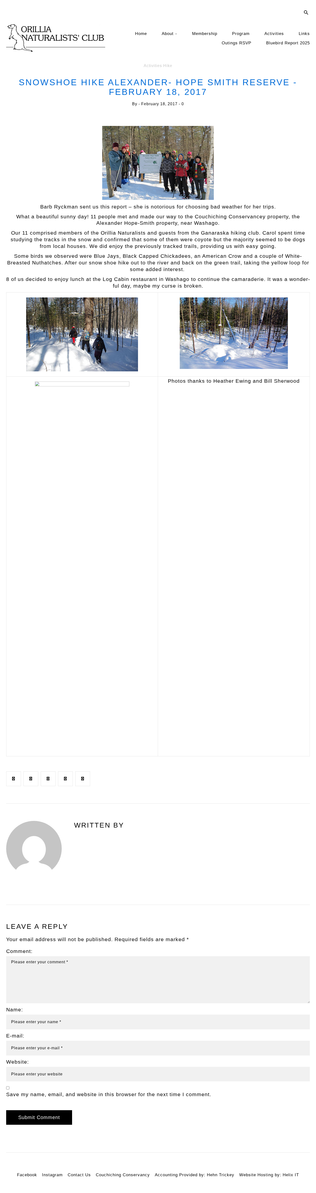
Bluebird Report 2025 (288, 43)
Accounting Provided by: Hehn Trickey (194, 1175)
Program (241, 33)
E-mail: (15, 1035)
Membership (204, 33)
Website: (17, 1062)
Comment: (19, 951)
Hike (167, 66)
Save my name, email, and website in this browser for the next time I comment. (108, 1094)
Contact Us (79, 1175)
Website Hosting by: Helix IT (269, 1175)
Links (304, 33)
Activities (274, 33)
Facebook (27, 1175)
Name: (14, 1009)
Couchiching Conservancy (123, 1175)
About (168, 33)
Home (141, 33)
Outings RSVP (236, 43)
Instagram (52, 1175)
